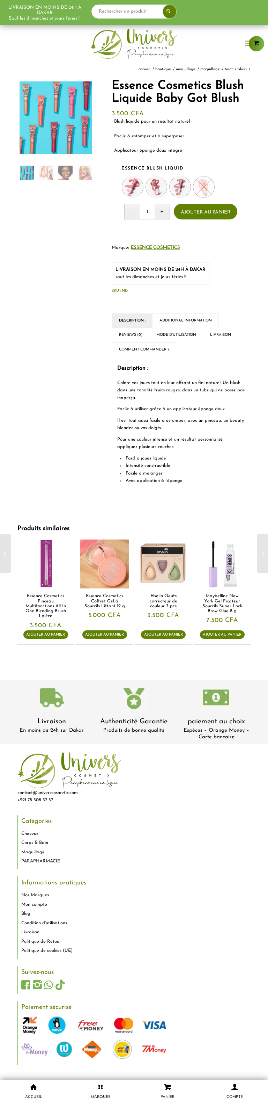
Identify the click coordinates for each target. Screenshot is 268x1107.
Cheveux (29, 833)
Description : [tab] (132, 321)
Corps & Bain (34, 842)
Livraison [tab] (220, 335)
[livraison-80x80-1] (52, 699)
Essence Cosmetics (155, 247)
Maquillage (33, 852)
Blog (25, 913)
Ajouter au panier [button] (45, 635)
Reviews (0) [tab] (130, 335)
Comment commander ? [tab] (144, 350)
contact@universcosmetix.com (47, 792)
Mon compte (34, 904)
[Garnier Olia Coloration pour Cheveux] (5, 553)
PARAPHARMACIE (40, 861)
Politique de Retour (41, 941)
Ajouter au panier (205, 212)
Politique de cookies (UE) (47, 950)
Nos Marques (35, 895)
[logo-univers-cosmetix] (134, 43)
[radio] (132, 186)
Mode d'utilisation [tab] (176, 335)
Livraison (51, 721)
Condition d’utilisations (44, 923)
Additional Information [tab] (185, 321)
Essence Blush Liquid (152, 168)
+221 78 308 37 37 (35, 800)
